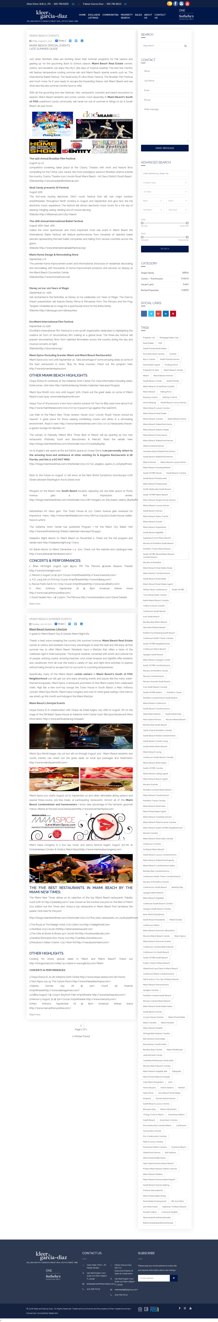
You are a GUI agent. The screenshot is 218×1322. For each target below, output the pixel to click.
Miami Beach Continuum (154, 703)
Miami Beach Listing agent (155, 774)
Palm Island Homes (152, 719)
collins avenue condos (154, 606)
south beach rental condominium (159, 736)
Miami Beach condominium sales (159, 865)
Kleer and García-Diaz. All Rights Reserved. (53, 1309)
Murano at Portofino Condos (156, 882)
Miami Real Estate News (154, 1158)
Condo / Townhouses (152, 278)
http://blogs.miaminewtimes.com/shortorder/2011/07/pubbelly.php (67, 443)
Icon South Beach (151, 616)
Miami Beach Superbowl (154, 527)
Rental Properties (150, 290)
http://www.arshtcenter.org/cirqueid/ (63, 719)
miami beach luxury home (173, 462)
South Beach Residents (154, 920)
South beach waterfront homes (158, 457)
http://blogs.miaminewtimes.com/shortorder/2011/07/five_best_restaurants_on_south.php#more (83, 917)
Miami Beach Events (152, 522)
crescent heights (169, 1212)
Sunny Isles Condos (152, 1131)
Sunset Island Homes (165, 1098)
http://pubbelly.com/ (56, 902)
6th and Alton (177, 1201)
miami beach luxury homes (156, 505)
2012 (170, 1082)
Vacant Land (147, 284)
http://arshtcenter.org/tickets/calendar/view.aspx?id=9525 (87, 385)
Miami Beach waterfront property (158, 860)
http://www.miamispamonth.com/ (48, 762)
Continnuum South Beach (155, 887)
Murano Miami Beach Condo (156, 936)
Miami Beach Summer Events (157, 941)
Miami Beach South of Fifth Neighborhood (162, 828)
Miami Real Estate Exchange (156, 1077)
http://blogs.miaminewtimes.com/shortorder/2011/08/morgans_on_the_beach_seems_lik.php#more (85, 499)
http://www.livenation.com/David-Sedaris (104, 597)
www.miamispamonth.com (65, 396)
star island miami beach (154, 627)
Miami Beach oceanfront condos (158, 386)
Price (143, 233)
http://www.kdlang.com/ (98, 579)
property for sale (151, 370)
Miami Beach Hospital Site (155, 1071)
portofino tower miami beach (157, 549)
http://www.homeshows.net (54, 277)
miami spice (180, 936)
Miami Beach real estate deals (157, 568)
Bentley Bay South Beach (155, 725)
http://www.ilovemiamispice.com (47, 368)
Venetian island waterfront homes (159, 451)
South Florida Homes (169, 359)
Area (143, 219)
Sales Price (148, 1093)
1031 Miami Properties (153, 1082)
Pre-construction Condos (154, 1136)
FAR (160, 343)
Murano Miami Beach (176, 719)
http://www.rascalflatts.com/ (103, 584)
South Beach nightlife (153, 532)
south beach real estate (154, 579)
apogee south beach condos (157, 909)
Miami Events (176, 920)
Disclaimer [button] (31, 1313)
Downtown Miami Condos (155, 1147)
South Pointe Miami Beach (155, 746)
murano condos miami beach (157, 1001)
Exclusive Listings (94, 16)
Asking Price (166, 392)
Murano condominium (153, 676)
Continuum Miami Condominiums (158, 974)
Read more (34, 603)
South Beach (149, 1120)
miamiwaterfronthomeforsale (157, 1217)
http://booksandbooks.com (94, 933)
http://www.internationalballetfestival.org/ (62, 247)
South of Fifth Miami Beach (155, 495)
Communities (110, 14)
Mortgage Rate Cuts (169, 338)
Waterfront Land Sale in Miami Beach (160, 968)
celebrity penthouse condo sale (158, 1060)
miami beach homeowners (156, 985)
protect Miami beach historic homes (160, 1169)
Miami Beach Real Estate (155, 413)
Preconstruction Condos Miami (157, 1125)
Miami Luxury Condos (153, 1142)
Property (147, 1098)
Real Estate (148, 343)
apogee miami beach (153, 893)
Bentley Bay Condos (152, 1050)
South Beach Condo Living (155, 741)
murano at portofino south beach (158, 543)
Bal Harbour (170, 1152)
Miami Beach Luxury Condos (156, 408)
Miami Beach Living (152, 752)
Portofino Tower (174, 692)
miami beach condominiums (156, 573)
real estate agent (151, 365)
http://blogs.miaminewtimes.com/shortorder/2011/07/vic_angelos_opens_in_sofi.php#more (80, 464)
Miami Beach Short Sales (154, 763)
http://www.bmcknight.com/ (45, 570)
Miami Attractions (168, 1109)
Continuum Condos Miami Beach (158, 947)
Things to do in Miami (153, 1114)
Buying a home (150, 397)
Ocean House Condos (153, 1017)
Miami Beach (66, 674)
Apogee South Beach (153, 654)
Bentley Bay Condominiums (156, 871)
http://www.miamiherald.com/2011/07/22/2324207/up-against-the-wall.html (72, 408)
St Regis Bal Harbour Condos (156, 1033)
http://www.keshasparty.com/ (109, 994)
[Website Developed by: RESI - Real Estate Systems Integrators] (148, 1309)
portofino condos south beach (157, 995)
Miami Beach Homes (163, 375)
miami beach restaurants (155, 484)
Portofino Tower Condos (154, 801)
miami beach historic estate (156, 430)
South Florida (173, 381)
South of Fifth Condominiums (156, 665)
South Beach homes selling (156, 1185)
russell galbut (150, 1212)
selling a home (169, 397)
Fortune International (153, 1190)
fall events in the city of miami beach (161, 979)
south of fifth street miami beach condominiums (158, 555)
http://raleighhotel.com (97, 924)
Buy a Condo (149, 359)
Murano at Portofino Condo (155, 671)
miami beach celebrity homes (157, 817)
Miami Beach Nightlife (153, 898)
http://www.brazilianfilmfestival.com (59, 180)
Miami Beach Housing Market (156, 467)
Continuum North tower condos (158, 638)
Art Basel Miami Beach (153, 849)
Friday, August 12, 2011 (42, 41)
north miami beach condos (156, 600)
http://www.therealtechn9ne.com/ (92, 981)
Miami (146, 375)
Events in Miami (178, 1147)
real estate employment (154, 1201)
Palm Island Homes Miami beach (158, 1163)
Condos (172, 354)
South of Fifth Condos (153, 768)
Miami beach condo (173, 370)
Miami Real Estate (176, 1017)
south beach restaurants (155, 478)
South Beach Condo (152, 381)
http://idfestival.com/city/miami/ (58, 214)
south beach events (152, 1012)
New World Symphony (153, 914)
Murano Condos (150, 833)
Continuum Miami (151, 925)
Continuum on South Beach (156, 952)
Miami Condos (149, 1023)
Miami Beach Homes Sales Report (159, 1179)
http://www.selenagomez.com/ (62, 990)
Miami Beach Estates (153, 1174)
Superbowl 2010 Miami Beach (157, 538)
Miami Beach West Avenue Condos (159, 822)
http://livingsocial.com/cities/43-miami (51, 963)
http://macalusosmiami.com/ (92, 942)
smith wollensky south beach (157, 489)
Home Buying (149, 402)
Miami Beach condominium (156, 795)
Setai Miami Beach (152, 714)
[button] (164, 182)
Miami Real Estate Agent (154, 811)
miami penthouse (175, 1050)
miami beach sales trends (155, 516)
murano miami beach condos (157, 1066)
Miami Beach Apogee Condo (156, 660)
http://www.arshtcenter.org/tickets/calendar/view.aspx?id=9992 (65, 531)
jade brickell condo (152, 1055)
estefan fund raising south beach (159, 633)
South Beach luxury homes (173, 402)
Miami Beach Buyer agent (155, 779)
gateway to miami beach (174, 1207)
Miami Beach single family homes (159, 500)
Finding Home (171, 365)
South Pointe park (173, 714)
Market (181, 1087)
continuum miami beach (154, 649)
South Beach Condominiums (156, 709)
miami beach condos (153, 419)
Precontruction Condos (153, 354)
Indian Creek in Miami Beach (156, 963)
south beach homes (152, 511)
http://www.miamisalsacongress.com (100, 849)
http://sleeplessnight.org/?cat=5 (61, 542)
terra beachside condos (155, 595)
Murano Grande (150, 784)
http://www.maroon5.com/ (101, 575)
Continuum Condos (152, 844)
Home (82, 14)
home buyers (149, 1087)
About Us (148, 16)
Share (61, 41)
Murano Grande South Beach (156, 681)
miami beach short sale (154, 806)
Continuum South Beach (154, 611)
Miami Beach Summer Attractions (159, 930)
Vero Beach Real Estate (169, 1093)
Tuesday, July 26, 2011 (41, 624)
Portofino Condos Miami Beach (157, 790)
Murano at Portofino (152, 562)
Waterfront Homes (151, 1152)
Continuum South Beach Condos (158, 757)
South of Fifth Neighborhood (156, 644)
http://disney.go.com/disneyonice (58, 310)
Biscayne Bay (149, 1109)
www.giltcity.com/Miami (90, 963)
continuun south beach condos (158, 903)
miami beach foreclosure (155, 435)
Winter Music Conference (155, 589)
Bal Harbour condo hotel (154, 1044)
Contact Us (160, 16)
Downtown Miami (176, 1114)
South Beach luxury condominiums (159, 855)
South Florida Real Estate (155, 348)
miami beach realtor (153, 1028)
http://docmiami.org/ (51, 348)
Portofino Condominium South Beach (160, 698)
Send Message (165, 148)
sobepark (176, 1071)
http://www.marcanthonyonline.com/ (50, 592)
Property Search (127, 16)
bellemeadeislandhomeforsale (158, 1223)
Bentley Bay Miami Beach (155, 622)
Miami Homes (149, 462)
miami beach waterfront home (157, 424)
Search (165, 249)
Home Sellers (167, 1087)
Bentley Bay (177, 887)
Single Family (147, 273)
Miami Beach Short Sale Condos (158, 838)
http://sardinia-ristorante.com (86, 938)
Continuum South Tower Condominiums (161, 876)
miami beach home (177, 419)
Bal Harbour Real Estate (154, 1039)
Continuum (181, 1125)
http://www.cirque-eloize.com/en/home (102, 977)
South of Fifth (178, 589)
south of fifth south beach (155, 958)
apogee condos (150, 990)
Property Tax (149, 338)
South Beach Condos (176, 473)
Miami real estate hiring (154, 1196)
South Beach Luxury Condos (156, 1104)
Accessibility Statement (47, 1313)
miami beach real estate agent (158, 584)
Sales (138, 14)
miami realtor (167, 1023)
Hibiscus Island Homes (153, 446)
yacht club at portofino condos (157, 730)
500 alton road (150, 1207)
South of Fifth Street (152, 473)
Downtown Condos (168, 1120)
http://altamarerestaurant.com (76, 929)
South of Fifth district (152, 692)
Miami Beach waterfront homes (158, 440)
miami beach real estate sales (157, 1006)
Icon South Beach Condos (155, 687)
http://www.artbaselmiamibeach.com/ (50, 553)
